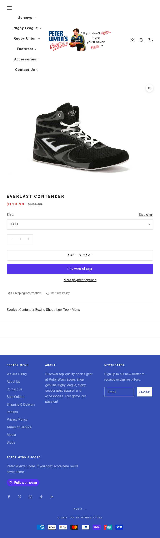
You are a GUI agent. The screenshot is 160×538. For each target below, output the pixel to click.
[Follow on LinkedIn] (52, 497)
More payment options (80, 280)
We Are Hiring (17, 374)
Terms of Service (19, 427)
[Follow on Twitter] (20, 497)
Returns (12, 412)
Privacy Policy (17, 419)
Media (11, 435)
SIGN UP (144, 392)
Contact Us (14, 389)
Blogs (11, 442)
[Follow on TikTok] (41, 497)
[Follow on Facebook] (9, 497)
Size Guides (15, 397)
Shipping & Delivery (21, 404)
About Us (13, 382)
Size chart (146, 215)
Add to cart (80, 255)
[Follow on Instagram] (30, 497)
